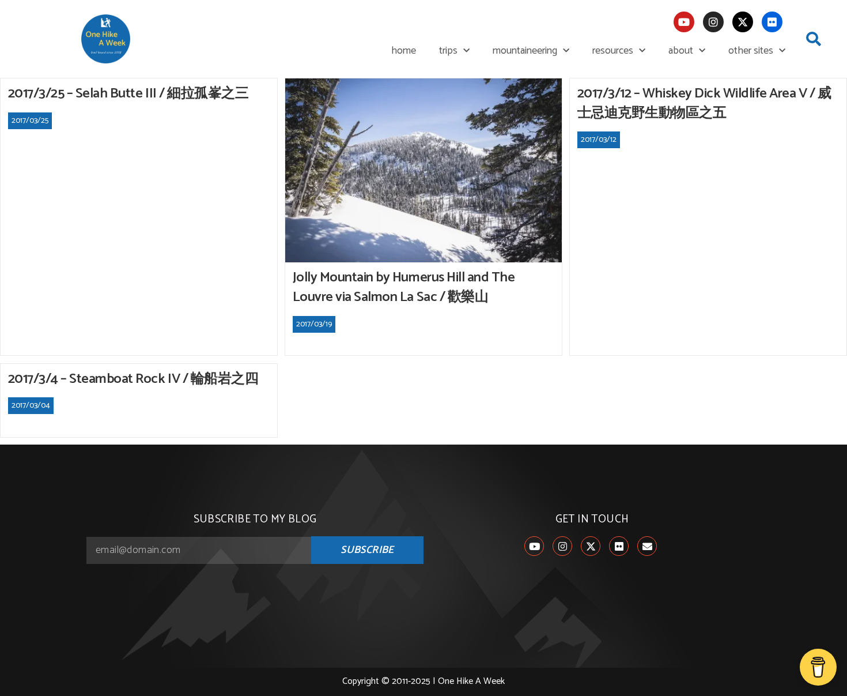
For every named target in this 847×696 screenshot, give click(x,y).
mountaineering (525, 50)
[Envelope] (647, 546)
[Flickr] (772, 22)
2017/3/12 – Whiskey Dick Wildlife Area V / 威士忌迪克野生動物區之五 (704, 103)
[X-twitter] (742, 22)
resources (612, 50)
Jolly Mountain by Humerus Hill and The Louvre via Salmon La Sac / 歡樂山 (404, 287)
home (403, 50)
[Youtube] (684, 22)
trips (448, 50)
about (680, 50)
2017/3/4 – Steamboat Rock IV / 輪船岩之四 (133, 379)
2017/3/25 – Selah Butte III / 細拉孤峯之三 (128, 93)
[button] (813, 39)
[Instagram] (713, 22)
